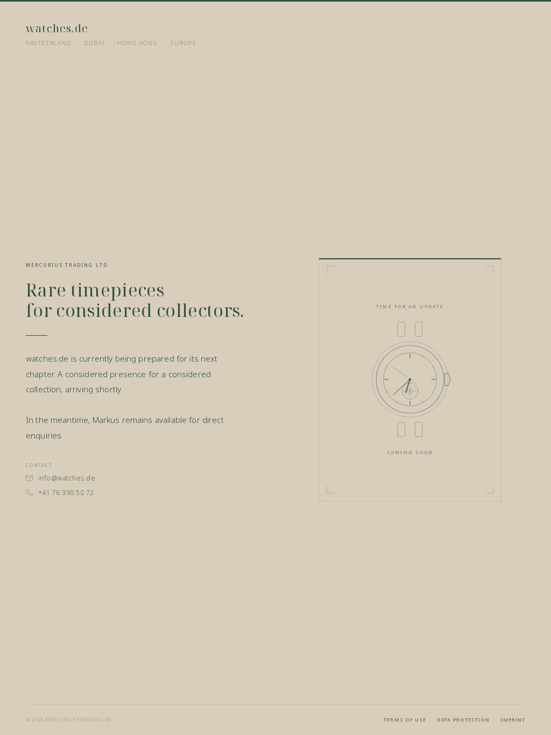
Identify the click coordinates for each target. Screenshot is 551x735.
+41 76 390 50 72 (66, 492)
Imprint (512, 719)
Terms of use (405, 719)
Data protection (463, 719)
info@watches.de (66, 478)
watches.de (57, 28)
